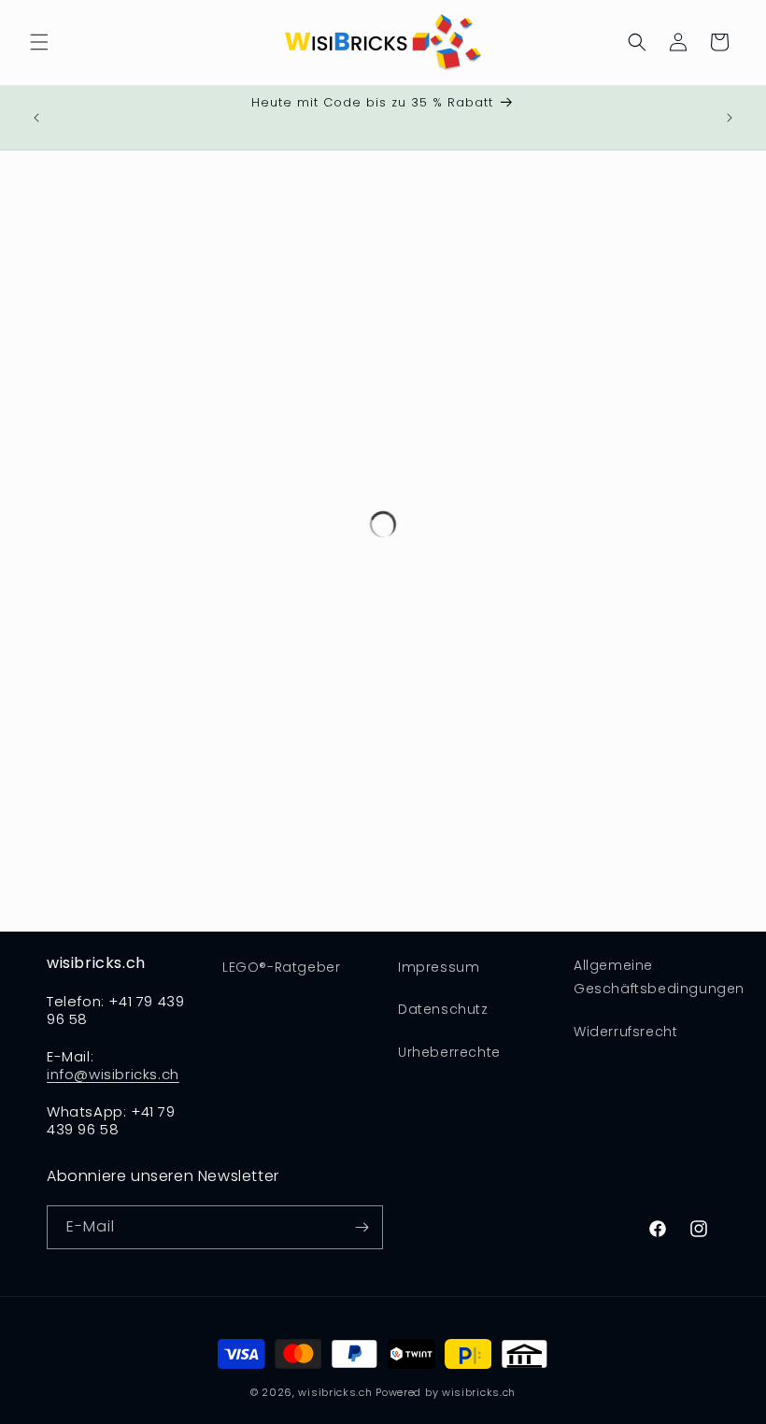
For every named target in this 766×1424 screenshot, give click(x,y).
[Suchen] (637, 42)
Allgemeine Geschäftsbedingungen (659, 977)
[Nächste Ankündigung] (729, 117)
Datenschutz (443, 1009)
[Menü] (39, 42)
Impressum (438, 967)
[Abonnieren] (361, 1227)
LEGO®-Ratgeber (281, 967)
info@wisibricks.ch (113, 1074)
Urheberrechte (449, 1052)
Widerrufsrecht (625, 1031)
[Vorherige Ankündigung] (36, 117)
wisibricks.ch (335, 1392)
